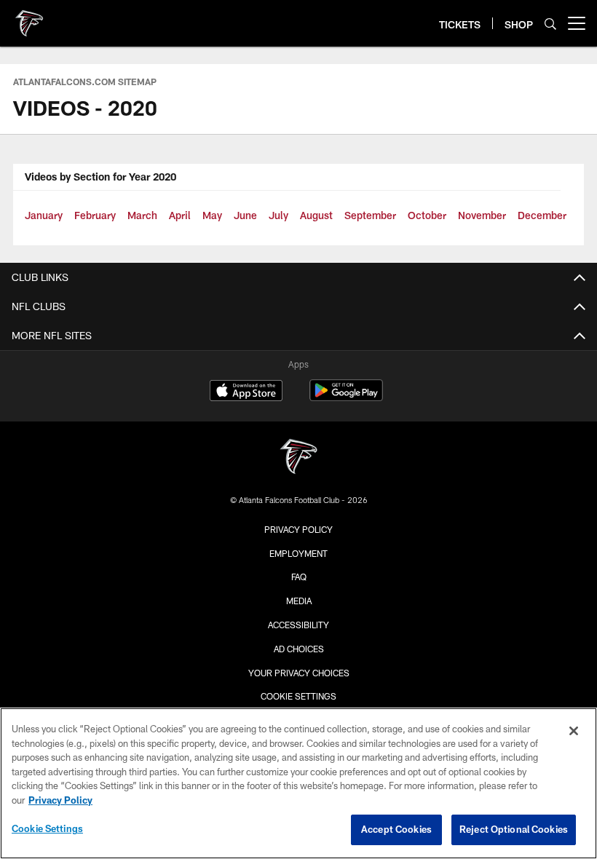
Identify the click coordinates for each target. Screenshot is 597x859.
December (542, 215)
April (180, 215)
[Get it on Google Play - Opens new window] (346, 398)
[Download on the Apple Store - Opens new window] (246, 392)
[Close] (574, 731)
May (212, 215)
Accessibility (298, 624)
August (316, 215)
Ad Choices (299, 649)
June (245, 215)
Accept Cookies (396, 829)
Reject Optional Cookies (513, 829)
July (278, 215)
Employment (298, 553)
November (482, 215)
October (427, 215)
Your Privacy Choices (298, 673)
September (370, 215)
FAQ (299, 576)
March (142, 215)
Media (299, 600)
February (95, 215)
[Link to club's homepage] (29, 17)
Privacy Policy (298, 529)
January (44, 215)
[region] (298, 783)
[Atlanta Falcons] (298, 458)
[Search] (550, 23)
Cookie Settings (298, 696)
